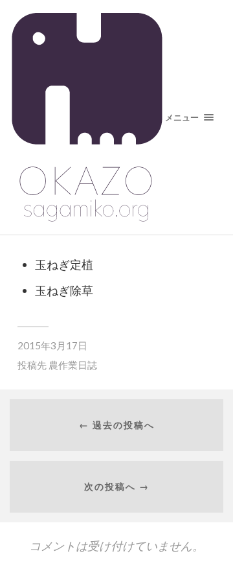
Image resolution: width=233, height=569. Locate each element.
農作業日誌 (73, 365)
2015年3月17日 (52, 345)
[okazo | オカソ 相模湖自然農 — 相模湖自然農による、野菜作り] (116, 117)
